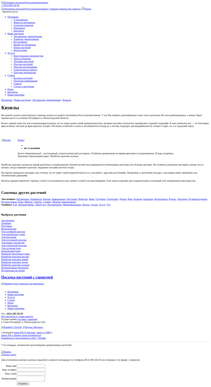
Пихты (85, 204)
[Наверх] (6, 352)
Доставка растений (24, 61)
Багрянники (23, 199)
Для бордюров (8, 237)
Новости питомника (24, 22)
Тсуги (102, 204)
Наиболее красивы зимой (14, 259)
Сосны (94, 204)
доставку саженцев (27, 319)
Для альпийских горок (13, 234)
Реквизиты (19, 28)
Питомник (13, 17)
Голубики (101, 199)
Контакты (19, 31)
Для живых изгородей (13, 242)
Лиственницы (54, 204)
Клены (172, 199)
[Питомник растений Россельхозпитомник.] (25, 2)
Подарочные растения (13, 270)
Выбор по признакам (25, 44)
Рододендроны (9, 202)
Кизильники (161, 199)
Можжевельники (72, 204)
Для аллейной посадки (13, 231)
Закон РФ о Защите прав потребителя (21, 335)
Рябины (29, 202)
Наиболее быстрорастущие (15, 254)
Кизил (21, 140)
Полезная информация (25, 81)
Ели (15, 204)
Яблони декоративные (64, 202)
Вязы (91, 199)
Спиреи (47, 202)
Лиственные (7, 220)
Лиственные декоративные (28, 36)
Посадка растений (23, 64)
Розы (20, 202)
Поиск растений (22, 47)
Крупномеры (20, 42)
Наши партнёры (15, 95)
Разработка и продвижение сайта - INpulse (23, 338)
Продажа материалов (25, 72)
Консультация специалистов (28, 56)
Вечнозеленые (8, 229)
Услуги (11, 53)
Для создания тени (11, 248)
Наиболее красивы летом (14, 262)
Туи (108, 204)
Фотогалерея (20, 50)
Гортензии (112, 199)
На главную (74, 9)
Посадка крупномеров (25, 67)
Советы (18, 83)
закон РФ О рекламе (24, 332)
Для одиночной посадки (14, 245)
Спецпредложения (23, 25)
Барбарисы (36, 199)
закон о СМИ (43, 332)
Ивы (130, 199)
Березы (47, 199)
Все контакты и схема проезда (17, 316)
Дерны (122, 199)
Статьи (11, 75)
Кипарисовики (26, 204)
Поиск (87, 9)
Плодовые (6, 226)
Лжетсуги (40, 204)
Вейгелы (83, 199)
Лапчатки (182, 199)
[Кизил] (6, 140)
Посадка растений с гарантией (27, 277)
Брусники (72, 199)
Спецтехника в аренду (25, 69)
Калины (138, 199)
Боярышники (59, 199)
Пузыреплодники (198, 199)
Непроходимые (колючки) (15, 267)
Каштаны (148, 199)
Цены (10, 89)
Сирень (38, 202)
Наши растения (15, 33)
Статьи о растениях (24, 86)
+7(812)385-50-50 (10, 5)
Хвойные (6, 223)
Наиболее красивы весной (15, 256)
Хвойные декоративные (26, 39)
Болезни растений (23, 78)
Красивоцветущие (11, 251)
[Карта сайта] (8, 354)
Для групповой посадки (14, 240)
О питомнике (21, 19)
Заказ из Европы (22, 58)
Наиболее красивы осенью (15, 265)
